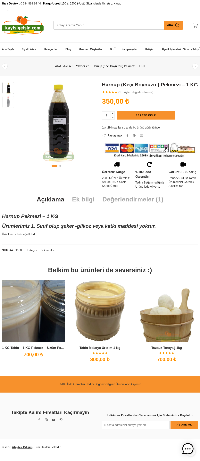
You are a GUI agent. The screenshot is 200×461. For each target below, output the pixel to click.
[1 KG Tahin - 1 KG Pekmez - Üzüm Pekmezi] (33, 311)
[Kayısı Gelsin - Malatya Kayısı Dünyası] (23, 25)
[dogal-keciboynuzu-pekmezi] (8, 88)
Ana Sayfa (8, 49)
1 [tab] (54, 169)
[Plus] (113, 113)
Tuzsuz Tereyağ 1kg (166, 348)
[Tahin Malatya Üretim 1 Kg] (100, 311)
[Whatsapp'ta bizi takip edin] (61, 419)
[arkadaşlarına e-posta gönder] (141, 135)
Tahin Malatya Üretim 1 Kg (99, 348)
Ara (170, 25)
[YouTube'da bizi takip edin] (53, 420)
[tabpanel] (56, 123)
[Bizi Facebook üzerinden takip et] (39, 419)
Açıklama (50, 199)
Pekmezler (82, 66)
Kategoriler (51, 49)
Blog (68, 49)
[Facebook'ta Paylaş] (127, 135)
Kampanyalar (130, 49)
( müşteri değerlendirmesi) (135, 92)
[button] (11, 450)
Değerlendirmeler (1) (132, 199)
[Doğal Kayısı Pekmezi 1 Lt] (195, 66)
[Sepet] (195, 25)
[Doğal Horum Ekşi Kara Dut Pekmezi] (5, 66)
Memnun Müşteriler (90, 49)
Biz (112, 49)
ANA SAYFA (63, 66)
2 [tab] (60, 169)
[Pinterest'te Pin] (134, 135)
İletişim (149, 49)
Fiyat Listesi (29, 49)
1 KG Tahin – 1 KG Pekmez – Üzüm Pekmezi (33, 348)
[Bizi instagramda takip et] (46, 420)
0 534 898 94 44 (31, 3)
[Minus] (113, 117)
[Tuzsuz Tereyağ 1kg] (166, 311)
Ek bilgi (83, 199)
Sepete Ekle (146, 115)
